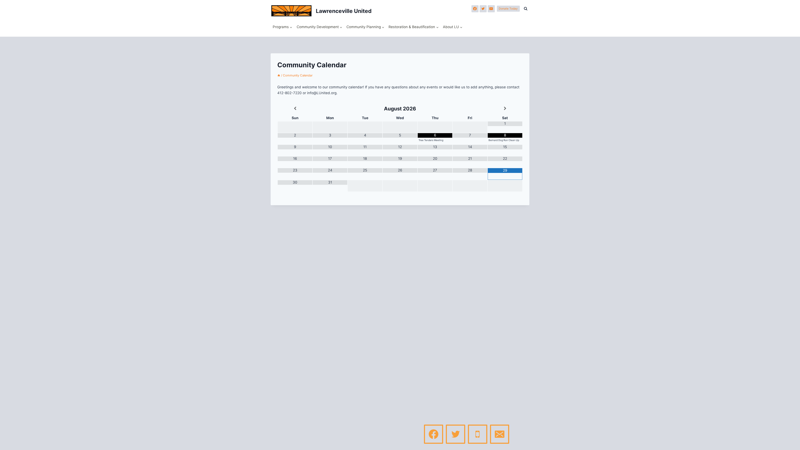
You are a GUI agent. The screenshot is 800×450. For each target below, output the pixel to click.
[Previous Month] (295, 109)
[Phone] (477, 434)
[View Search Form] (525, 8)
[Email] (491, 8)
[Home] (278, 75)
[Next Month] (505, 109)
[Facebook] (475, 8)
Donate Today (508, 8)
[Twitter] (483, 8)
